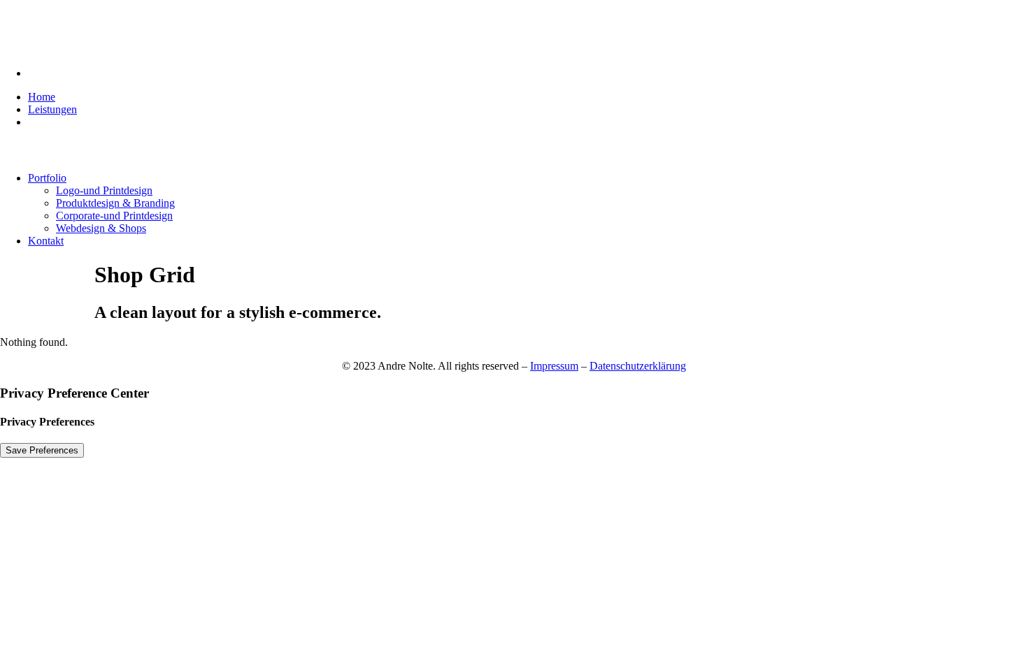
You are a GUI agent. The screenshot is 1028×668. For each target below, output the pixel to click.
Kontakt (46, 241)
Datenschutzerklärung (638, 366)
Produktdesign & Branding (115, 203)
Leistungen (52, 109)
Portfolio (47, 178)
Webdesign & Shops (101, 228)
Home (41, 97)
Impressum (554, 366)
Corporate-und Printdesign (114, 216)
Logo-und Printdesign (104, 190)
